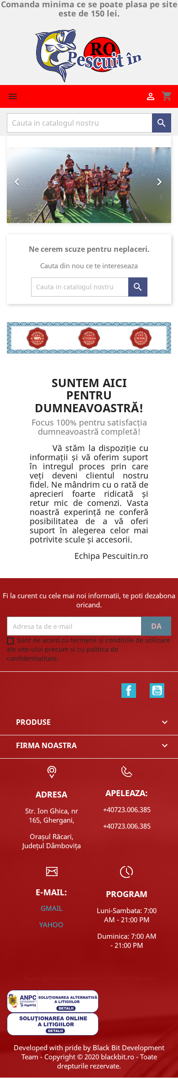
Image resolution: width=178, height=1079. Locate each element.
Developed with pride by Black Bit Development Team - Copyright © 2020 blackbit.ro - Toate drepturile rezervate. (89, 1056)
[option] (89, 185)
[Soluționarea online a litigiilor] (53, 1024)
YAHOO (51, 924)
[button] (19, 179)
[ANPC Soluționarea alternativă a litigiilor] (53, 1001)
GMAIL (52, 908)
